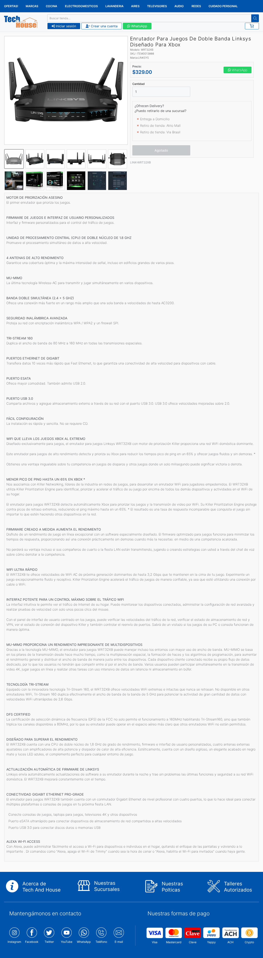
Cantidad (138, 84)
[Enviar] (255, 18)
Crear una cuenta (104, 26)
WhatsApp (138, 26)
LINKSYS (143, 57)
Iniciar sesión (65, 26)
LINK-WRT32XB (140, 162)
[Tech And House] (20, 22)
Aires (135, 6)
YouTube (66, 941)
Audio (179, 6)
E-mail (119, 941)
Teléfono (101, 941)
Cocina (51, 6)
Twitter (49, 941)
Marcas (32, 6)
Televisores (157, 6)
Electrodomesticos (81, 6)
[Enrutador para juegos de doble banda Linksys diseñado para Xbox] (66, 90)
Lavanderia (114, 6)
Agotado (161, 150)
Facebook (31, 941)
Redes (196, 6)
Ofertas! (11, 6)
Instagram (14, 941)
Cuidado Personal (223, 6)
